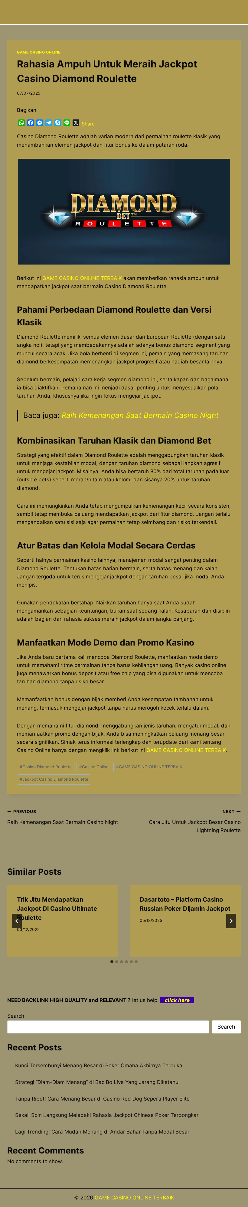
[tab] (111, 961)
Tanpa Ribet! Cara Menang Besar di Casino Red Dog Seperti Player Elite (102, 1099)
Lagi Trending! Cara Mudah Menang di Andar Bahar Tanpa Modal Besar (102, 1132)
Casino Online (94, 766)
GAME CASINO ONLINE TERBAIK (149, 766)
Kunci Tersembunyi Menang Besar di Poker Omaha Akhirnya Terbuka (98, 1065)
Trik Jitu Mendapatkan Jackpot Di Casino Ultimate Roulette (57, 908)
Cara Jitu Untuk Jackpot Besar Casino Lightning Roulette (195, 821)
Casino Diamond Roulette (46, 766)
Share (88, 124)
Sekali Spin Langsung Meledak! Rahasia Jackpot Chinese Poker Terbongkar (106, 1115)
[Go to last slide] (17, 921)
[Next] (231, 921)
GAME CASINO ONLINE (38, 52)
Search (15, 1016)
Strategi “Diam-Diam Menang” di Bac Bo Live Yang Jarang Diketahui (97, 1082)
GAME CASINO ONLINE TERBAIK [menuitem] (82, 278)
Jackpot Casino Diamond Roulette (54, 779)
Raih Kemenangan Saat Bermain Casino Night (140, 415)
